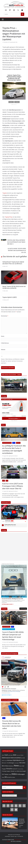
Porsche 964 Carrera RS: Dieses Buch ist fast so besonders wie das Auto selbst (11, 724)
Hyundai (22, 760)
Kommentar (4, 316)
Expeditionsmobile (6, 626)
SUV (3, 774)
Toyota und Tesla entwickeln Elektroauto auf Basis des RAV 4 (16, 242)
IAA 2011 (5, 762)
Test (7, 480)
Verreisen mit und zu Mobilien (8, 629)
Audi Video (10, 755)
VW (5, 777)
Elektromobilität (15, 758)
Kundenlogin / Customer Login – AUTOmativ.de (14, 836)
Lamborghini (16, 762)
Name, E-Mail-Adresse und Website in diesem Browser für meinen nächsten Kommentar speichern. (12, 361)
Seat (15, 771)
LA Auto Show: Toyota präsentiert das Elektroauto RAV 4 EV (17, 250)
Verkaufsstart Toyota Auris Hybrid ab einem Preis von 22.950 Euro (13, 263)
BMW (14, 755)
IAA (3, 762)
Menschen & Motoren (7, 442)
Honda (5, 760)
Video (14, 774)
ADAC (3, 755)
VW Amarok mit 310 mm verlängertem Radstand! (22, 821)
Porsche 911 (15, 768)
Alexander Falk (14, 42)
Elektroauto (6, 758)
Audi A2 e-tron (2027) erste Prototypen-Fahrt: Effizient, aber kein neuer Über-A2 (12, 486)
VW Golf (9, 777)
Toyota (4, 193)
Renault (12, 771)
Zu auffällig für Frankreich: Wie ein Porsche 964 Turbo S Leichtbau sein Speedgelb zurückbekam (14, 449)
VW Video (13, 777)
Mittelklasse (11, 765)
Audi (3, 480)
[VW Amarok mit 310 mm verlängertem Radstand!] (10, 823)
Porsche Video (20, 768)
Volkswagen (21, 774)
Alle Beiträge (23, 608)
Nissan (20, 766)
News (14, 442)
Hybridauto (17, 760)
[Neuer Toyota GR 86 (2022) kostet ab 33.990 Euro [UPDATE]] (14, 271)
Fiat (21, 757)
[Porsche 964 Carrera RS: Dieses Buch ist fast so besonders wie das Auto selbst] (14, 709)
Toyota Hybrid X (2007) (9, 297)
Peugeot (4, 768)
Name (2, 336)
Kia (8, 762)
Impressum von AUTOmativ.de (14, 834)
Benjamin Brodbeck (14, 455)
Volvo (3, 777)
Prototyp (4, 771)
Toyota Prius (8, 217)
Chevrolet (18, 755)
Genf (3, 760)
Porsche (18, 442)
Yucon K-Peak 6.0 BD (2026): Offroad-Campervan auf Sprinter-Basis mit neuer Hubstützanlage (13, 636)
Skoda (18, 771)
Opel (23, 766)
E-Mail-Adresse (5, 343)
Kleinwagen (11, 762)
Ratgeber (8, 771)
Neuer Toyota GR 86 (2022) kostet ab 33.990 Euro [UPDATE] (14, 287)
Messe (7, 766)
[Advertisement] (14, 547)
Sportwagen (23, 771)
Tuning (9, 774)
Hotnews (9, 760)
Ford (24, 757)
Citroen (21, 755)
